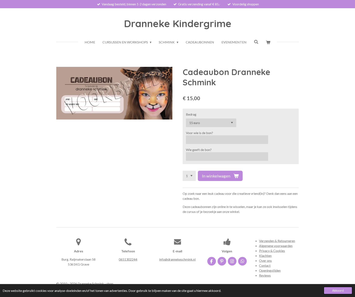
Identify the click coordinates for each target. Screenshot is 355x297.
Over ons (265, 260)
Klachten (265, 256)
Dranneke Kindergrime (177, 23)
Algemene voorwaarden (276, 246)
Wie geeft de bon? (199, 150)
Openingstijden (270, 270)
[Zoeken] (256, 42)
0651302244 (128, 259)
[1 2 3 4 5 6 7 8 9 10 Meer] (189, 176)
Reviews (265, 275)
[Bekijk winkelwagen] (268, 42)
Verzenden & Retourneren (277, 241)
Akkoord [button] (338, 290)
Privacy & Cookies (272, 251)
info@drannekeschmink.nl (177, 259)
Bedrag (191, 114)
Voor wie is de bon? (199, 133)
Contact (265, 265)
